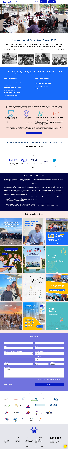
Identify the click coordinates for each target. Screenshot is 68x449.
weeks (36, 362)
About (32, 1)
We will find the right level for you (12, 87)
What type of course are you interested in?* (13, 351)
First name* (6, 341)
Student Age (52, 362)
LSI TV (5, 442)
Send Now (49, 384)
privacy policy (57, 379)
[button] (62, 2)
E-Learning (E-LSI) (38, 437)
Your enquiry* (7, 367)
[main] (34, 195)
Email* (5, 346)
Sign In (36, 1)
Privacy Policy (17, 441)
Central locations (8, 85)
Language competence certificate (12, 92)
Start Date (6, 362)
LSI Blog (36, 442)
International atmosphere (10, 78)
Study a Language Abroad (40, 439)
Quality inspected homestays (11, 95)
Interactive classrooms (10, 90)
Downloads (17, 437)
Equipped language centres (41, 86)
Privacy (51, 381)
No (11, 384)
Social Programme (38, 441)
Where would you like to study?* (41, 351)
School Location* (38, 356)
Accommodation (38, 440)
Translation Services (29, 440)
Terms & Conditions (8, 439)
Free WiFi (37, 88)
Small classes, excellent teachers (43, 83)
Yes (7, 384)
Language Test (17, 440)
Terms (53, 381)
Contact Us (52, 1)
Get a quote (43, 1)
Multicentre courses (40, 81)
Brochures (17, 439)
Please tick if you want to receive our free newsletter (14, 382)
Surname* (37, 341)
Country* (36, 346)
